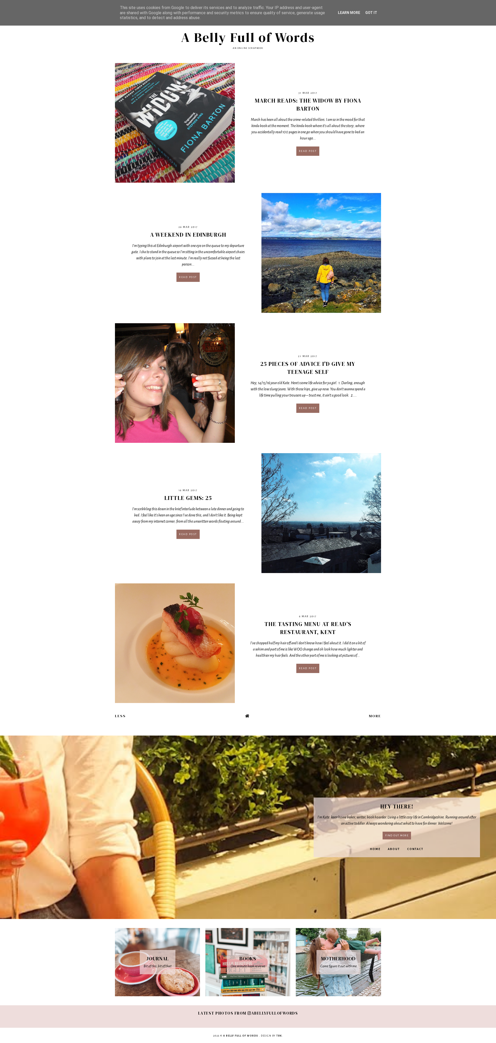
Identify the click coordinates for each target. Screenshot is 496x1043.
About (394, 849)
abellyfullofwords (274, 1013)
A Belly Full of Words (248, 37)
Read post (308, 151)
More (375, 715)
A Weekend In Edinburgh (188, 234)
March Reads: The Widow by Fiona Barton (308, 104)
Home (375, 849)
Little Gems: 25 (188, 498)
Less (120, 715)
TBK (279, 1035)
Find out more (397, 835)
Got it (371, 13)
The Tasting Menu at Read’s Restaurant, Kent (308, 628)
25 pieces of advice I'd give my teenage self (307, 368)
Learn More (349, 13)
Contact (415, 849)
